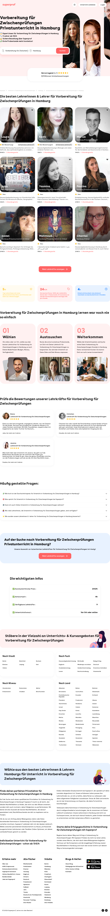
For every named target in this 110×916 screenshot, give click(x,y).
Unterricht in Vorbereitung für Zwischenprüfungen (21, 90)
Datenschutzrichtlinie (9, 869)
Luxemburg (96, 714)
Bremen (5, 664)
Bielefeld (22, 661)
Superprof (2, 90)
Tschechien (62, 745)
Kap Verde (62, 710)
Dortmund (47, 882)
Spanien (95, 738)
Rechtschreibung (83, 671)
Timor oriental (97, 741)
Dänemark (95, 691)
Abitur (38, 688)
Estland (95, 695)
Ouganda (62, 727)
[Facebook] (103, 910)
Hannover (47, 895)
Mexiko (61, 721)
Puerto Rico (96, 731)
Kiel (37, 664)
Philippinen (62, 731)
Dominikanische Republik (64, 696)
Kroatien (62, 714)
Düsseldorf (48, 879)
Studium (22, 691)
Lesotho (78, 714)
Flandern (62, 700)
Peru (93, 727)
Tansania (79, 741)
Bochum (38, 661)
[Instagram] (106, 910)
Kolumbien (95, 710)
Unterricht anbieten (87, 5)
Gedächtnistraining (84, 668)
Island (94, 703)
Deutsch (96, 664)
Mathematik (27, 864)
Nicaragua (62, 724)
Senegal (95, 734)
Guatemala (63, 703)
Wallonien (95, 745)
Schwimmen (27, 866)
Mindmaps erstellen (84, 664)
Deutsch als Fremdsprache (32, 895)
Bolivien (94, 688)
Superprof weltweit (9, 871)
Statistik (26, 897)
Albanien (62, 688)
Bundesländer (7, 877)
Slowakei (62, 738)
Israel (61, 707)
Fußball (26, 887)
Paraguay (79, 727)
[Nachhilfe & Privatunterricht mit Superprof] (9, 4)
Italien (78, 707)
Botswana (62, 691)
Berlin (4, 661)
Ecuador (78, 695)
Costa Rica (79, 691)
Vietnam (78, 745)
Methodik (81, 661)
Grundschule (7, 688)
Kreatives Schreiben (100, 668)
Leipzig (21, 664)
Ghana (94, 700)
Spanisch (26, 884)
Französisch (27, 882)
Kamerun (95, 707)
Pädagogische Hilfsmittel (74, 866)
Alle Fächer (27, 902)
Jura (24, 889)
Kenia (77, 710)
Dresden (47, 892)
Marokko (78, 717)
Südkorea (62, 741)
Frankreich (79, 700)
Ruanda (61, 734)
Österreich (96, 724)
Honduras (79, 703)
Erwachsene (7, 691)
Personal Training (29, 900)
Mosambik (95, 721)
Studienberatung (64, 668)
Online (5, 668)
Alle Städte (48, 902)
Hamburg (40, 90)
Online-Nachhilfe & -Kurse (11, 874)
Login (103, 5)
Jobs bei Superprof (8, 879)
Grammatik (97, 671)
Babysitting (97, 661)
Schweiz (78, 734)
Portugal (79, 731)
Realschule (23, 688)
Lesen (61, 671)
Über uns (5, 864)
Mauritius (95, 717)
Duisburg (47, 900)
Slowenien (79, 738)
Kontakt (68, 871)
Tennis (25, 892)
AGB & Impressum (8, 866)
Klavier (25, 869)
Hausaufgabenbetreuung (67, 661)
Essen (46, 884)
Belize (78, 688)
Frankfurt (47, 874)
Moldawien (79, 721)
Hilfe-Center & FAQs (72, 869)
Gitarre (26, 877)
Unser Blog (69, 864)
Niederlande (80, 724)
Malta (61, 717)
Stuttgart (47, 877)
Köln (46, 871)
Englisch (61, 664)
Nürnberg (47, 897)
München (47, 869)
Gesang (26, 871)
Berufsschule (40, 691)
